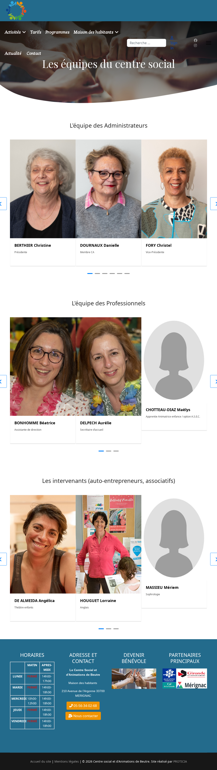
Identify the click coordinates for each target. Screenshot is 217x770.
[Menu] (208, 43)
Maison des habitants (93, 32)
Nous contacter (85, 716)
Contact (34, 53)
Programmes (58, 32)
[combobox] (146, 43)
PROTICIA (180, 761)
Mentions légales (66, 761)
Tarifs (35, 32)
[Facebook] (195, 40)
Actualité (13, 53)
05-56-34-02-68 (85, 705)
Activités (13, 32)
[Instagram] (195, 45)
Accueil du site (40, 761)
